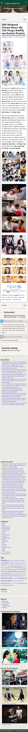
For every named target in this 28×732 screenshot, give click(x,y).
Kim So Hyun (7, 567)
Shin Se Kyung (14, 578)
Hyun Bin (5, 563)
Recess (3, 550)
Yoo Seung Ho (4, 585)
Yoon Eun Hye (23, 583)
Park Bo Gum (4, 576)
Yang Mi (11, 583)
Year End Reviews (6, 553)
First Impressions (6, 534)
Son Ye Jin (21, 580)
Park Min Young (13, 576)
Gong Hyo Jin (10, 560)
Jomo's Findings (5, 603)
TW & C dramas (6, 552)
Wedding (7, 583)
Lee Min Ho (12, 571)
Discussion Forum (6, 526)
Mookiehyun (5, 604)
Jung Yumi (21, 297)
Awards (3, 523)
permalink (18, 299)
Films (3, 533)
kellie (5, 321)
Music (3, 542)
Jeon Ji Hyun (21, 563)
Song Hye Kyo (22, 578)
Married (7, 574)
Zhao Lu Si (10, 585)
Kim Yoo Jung (6, 569)
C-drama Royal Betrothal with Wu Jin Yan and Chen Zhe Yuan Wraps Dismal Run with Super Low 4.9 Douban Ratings (14, 381)
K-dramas (10, 295)
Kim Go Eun (22, 564)
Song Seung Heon (15, 580)
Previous (3, 19)
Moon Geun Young (14, 574)
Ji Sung (8, 564)
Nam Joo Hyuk (22, 574)
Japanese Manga (6, 538)
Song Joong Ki (6, 581)
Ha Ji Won (21, 560)
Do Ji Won (8, 297)
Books (3, 525)
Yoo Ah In (15, 583)
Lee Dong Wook (13, 569)
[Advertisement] (12, 433)
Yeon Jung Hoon (6, 299)
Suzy (2, 583)
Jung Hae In (12, 564)
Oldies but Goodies (6, 547)
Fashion (4, 531)
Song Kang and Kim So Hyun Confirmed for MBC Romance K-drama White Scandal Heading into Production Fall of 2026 (14, 376)
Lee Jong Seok (22, 569)
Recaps (3, 549)
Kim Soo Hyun (16, 567)
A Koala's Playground (12, 3)
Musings (4, 544)
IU (9, 563)
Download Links (6, 528)
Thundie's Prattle (6, 606)
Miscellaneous (5, 541)
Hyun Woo (14, 297)
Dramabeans (5, 601)
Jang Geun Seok (14, 563)
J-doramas (4, 536)
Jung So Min (17, 564)
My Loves (4, 545)
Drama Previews (6, 530)
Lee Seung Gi (20, 571)
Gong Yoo (16, 560)
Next (25, 19)
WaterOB (4, 607)
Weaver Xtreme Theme (23, 730)
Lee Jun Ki (4, 571)
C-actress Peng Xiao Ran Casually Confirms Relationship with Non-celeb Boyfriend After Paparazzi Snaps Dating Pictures (12, 390)
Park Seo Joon (21, 576)
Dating (4, 560)
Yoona (18, 583)
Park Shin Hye (6, 578)
